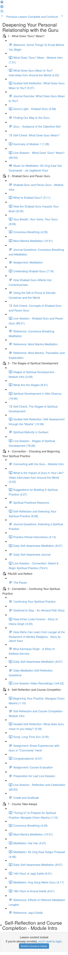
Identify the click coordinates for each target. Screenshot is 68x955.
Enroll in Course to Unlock (34, 946)
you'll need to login (50, 941)
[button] (2, 2)
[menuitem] (2, 7)
